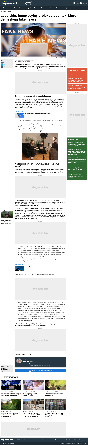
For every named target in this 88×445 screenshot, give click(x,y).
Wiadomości (4, 8)
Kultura (51, 8)
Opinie (36, 8)
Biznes (43, 8)
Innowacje (65, 8)
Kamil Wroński (27, 361)
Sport (29, 8)
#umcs (23, 354)
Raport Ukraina (29, 267)
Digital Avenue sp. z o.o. (45, 365)
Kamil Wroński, (18, 60)
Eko (57, 8)
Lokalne (13, 8)
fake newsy (18, 101)
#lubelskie (17, 354)
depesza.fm (3, 11)
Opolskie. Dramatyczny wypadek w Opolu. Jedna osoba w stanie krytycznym (5, 370)
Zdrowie (21, 8)
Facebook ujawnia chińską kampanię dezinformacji (38, 113)
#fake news (29, 354)
